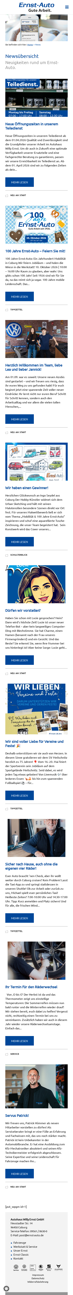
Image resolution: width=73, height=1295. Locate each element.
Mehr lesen (19, 182)
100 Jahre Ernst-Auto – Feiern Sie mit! (35, 251)
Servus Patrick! (17, 1115)
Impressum (38, 1274)
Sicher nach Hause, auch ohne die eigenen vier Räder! (31, 866)
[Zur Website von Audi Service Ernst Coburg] (33, 1267)
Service (14, 1053)
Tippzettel (16, 309)
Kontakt (18, 1258)
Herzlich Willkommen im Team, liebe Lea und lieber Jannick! (33, 367)
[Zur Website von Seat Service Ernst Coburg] (49, 1267)
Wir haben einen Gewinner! (26, 487)
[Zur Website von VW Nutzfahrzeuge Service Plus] (24, 1267)
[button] (6, 1288)
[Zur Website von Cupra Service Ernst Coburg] (58, 1267)
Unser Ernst (20, 1250)
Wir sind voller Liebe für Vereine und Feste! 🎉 (34, 743)
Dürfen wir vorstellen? (23, 610)
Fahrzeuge (19, 1242)
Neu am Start (18, 195)
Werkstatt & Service (25, 1246)
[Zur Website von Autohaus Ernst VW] (16, 1267)
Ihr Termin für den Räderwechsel (31, 986)
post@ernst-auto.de (31, 1235)
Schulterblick (18, 554)
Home (30, 44)
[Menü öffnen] (66, 6)
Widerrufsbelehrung (37, 1281)
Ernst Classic (21, 1254)
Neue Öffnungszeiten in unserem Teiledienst (31, 126)
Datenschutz (38, 1278)
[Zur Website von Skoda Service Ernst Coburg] (41, 1267)
